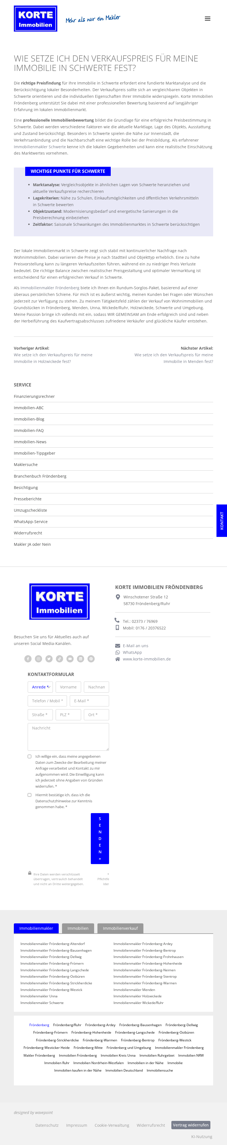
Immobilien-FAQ (29, 430)
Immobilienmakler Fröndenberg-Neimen (145, 970)
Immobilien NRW (191, 1055)
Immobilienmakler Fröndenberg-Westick (51, 990)
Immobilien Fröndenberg (78, 1055)
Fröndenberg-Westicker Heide (47, 1047)
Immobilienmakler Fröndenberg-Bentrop (145, 950)
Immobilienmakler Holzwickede (138, 996)
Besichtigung (26, 487)
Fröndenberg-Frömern (50, 1032)
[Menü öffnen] (207, 19)
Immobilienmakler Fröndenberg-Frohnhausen (149, 957)
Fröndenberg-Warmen (100, 1040)
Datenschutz (47, 1125)
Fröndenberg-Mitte (88, 1047)
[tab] (36, 928)
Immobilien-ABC (29, 408)
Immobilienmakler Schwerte (40, 146)
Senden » (100, 838)
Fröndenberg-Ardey (100, 1025)
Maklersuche (26, 464)
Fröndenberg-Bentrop (137, 1040)
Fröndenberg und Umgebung (129, 1047)
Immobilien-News (30, 442)
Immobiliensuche (160, 1070)
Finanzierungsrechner (34, 396)
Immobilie (175, 1063)
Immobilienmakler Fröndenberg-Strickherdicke (56, 983)
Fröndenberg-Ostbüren (176, 1032)
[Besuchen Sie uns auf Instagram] (38, 658)
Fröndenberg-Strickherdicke (57, 1040)
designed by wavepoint (33, 1112)
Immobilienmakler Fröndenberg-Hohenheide (148, 963)
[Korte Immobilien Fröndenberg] (35, 19)
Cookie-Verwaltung (112, 1125)
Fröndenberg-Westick (174, 1040)
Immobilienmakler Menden (134, 990)
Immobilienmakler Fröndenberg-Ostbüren (52, 976)
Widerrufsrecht (28, 533)
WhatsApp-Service (31, 521)
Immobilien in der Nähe (146, 1063)
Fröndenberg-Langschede (135, 1032)
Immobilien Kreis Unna (118, 1055)
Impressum (76, 1125)
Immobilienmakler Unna (39, 996)
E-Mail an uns (135, 645)
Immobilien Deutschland (124, 1070)
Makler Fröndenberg (39, 1055)
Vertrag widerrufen (191, 1125)
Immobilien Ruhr (56, 1063)
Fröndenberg (39, 1025)
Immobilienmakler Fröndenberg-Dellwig (51, 957)
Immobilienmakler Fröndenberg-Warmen (145, 983)
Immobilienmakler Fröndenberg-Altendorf (52, 944)
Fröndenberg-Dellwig (182, 1025)
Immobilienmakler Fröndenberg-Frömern (52, 963)
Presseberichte (28, 499)
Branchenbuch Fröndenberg (40, 476)
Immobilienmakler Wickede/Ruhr (139, 1003)
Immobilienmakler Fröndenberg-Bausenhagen (56, 950)
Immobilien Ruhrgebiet (157, 1055)
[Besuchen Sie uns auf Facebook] (28, 658)
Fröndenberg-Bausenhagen (140, 1025)
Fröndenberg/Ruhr (67, 1025)
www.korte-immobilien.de (147, 659)
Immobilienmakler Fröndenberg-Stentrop (145, 976)
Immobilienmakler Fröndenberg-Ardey (143, 944)
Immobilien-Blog (29, 419)
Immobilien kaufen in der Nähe (78, 1070)
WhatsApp (132, 652)
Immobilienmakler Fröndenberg (49, 287)
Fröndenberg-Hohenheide (91, 1032)
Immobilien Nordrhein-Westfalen (98, 1063)
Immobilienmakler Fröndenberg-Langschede (54, 970)
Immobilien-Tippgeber (34, 453)
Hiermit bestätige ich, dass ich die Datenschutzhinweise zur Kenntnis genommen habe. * (63, 801)
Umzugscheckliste (30, 510)
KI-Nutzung (201, 1136)
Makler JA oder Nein (32, 544)
